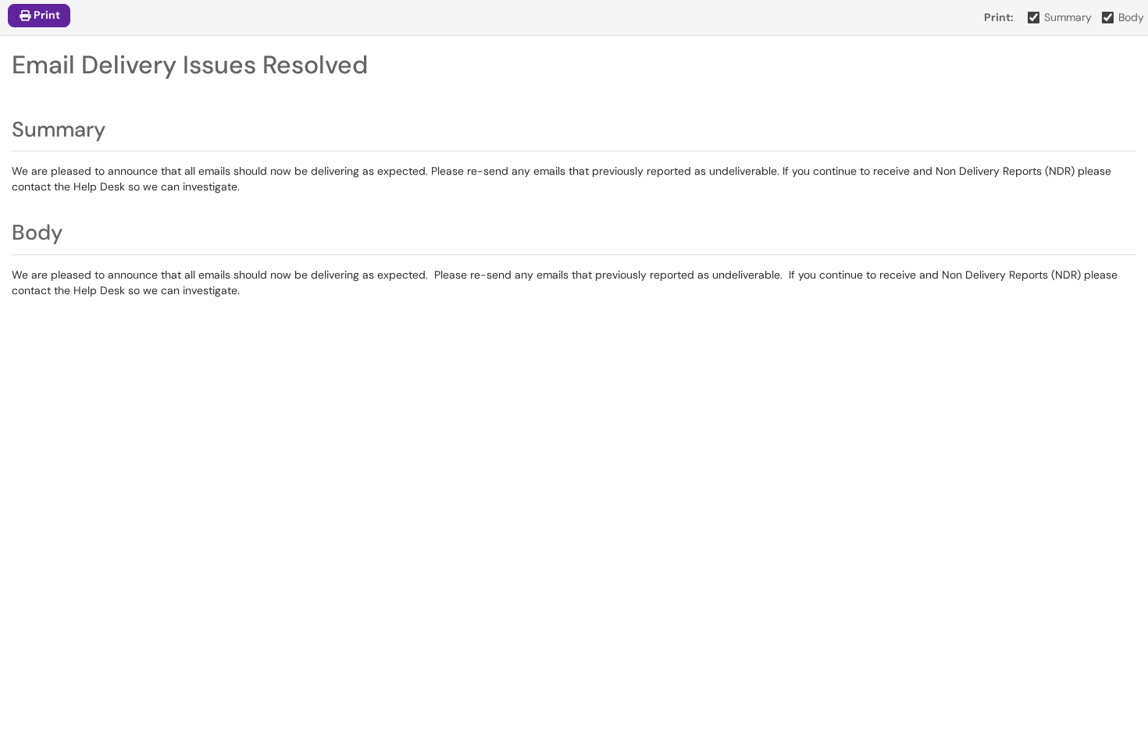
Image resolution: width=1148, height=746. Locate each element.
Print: (999, 17)
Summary (1068, 17)
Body (1131, 17)
